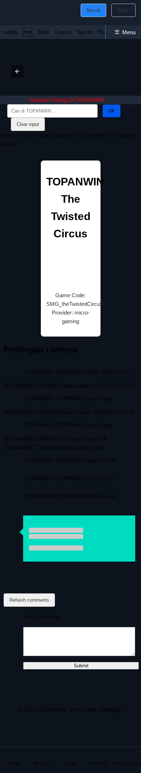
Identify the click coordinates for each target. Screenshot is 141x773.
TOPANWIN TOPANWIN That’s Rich (69, 478)
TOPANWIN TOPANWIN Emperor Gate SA (55, 439)
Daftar (123, 10)
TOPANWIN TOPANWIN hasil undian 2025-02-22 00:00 (69, 385)
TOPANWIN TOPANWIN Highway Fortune (54, 447)
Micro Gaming (52, 135)
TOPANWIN (51, 710)
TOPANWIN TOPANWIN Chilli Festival (71, 496)
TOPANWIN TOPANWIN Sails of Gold (70, 460)
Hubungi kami (127, 763)
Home (7, 135)
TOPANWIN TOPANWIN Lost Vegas (68, 398)
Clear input (28, 124)
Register (42, 763)
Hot (28, 32)
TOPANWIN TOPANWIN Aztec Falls (68, 425)
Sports (84, 32)
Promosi (99, 763)
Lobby (11, 32)
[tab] (11, 32)
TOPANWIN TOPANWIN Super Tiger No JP (77, 372)
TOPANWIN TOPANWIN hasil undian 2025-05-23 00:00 (69, 412)
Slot (25, 135)
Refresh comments (29, 600)
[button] (17, 71)
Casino (63, 32)
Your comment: (41, 617)
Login (70, 763)
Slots (43, 32)
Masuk (93, 10)
